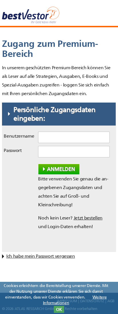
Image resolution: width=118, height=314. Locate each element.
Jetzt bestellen (88, 218)
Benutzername (19, 136)
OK (59, 309)
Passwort (12, 150)
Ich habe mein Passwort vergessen (40, 256)
